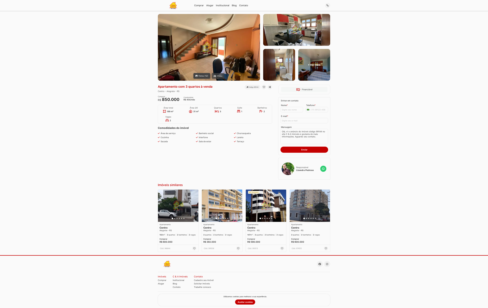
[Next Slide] (195, 206)
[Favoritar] (264, 87)
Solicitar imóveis (202, 283)
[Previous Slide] (160, 206)
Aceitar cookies (245, 302)
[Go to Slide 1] (172, 218)
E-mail (284, 116)
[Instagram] (327, 264)
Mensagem (286, 127)
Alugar (209, 5)
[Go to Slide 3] (177, 218)
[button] (178, 206)
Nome (284, 105)
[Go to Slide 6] (184, 218)
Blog (234, 5)
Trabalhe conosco (202, 287)
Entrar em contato (290, 100)
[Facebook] (320, 264)
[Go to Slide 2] (174, 218)
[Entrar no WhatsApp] (323, 169)
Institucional (222, 5)
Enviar (304, 149)
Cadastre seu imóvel (204, 280)
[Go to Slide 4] (179, 218)
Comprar (199, 5)
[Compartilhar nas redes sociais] (270, 87)
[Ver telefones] (327, 5)
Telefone (311, 105)
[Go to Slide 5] (181, 218)
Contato (243, 5)
